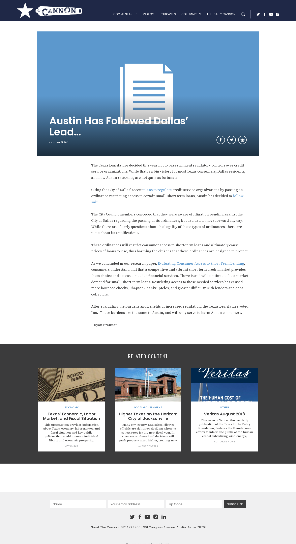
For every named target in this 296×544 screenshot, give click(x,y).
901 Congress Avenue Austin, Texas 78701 (174, 527)
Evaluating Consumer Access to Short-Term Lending (201, 263)
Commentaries (125, 14)
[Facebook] (264, 14)
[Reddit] (242, 140)
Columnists (191, 14)
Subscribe (235, 504)
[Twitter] (258, 14)
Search (243, 14)
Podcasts (168, 14)
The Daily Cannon (221, 14)
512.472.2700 (130, 527)
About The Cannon (104, 527)
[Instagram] (277, 14)
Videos (148, 14)
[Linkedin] (163, 517)
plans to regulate (157, 190)
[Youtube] (271, 14)
